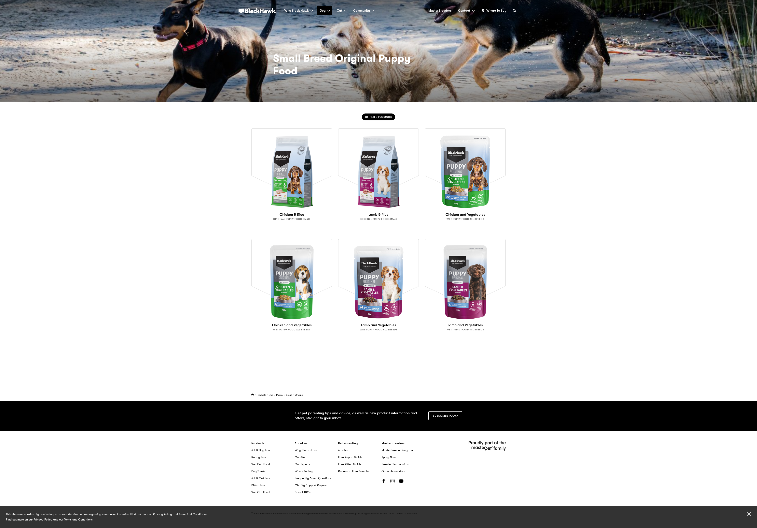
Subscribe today (445, 416)
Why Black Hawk (296, 10)
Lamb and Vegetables (378, 325)
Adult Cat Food (261, 478)
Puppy (280, 395)
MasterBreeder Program (397, 450)
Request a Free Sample (353, 471)
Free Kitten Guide (349, 464)
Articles (343, 450)
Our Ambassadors (393, 471)
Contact (464, 10)
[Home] (252, 395)
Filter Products (381, 117)
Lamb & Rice (378, 214)
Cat (339, 10)
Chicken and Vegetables (465, 214)
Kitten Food (258, 485)
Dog (323, 10)
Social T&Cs (303, 492)
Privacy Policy (43, 519)
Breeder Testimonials (395, 464)
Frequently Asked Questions (313, 478)
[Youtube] (401, 481)
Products (262, 395)
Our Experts (302, 464)
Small (289, 395)
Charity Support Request (311, 485)
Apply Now (388, 457)
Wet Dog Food (260, 464)
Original (299, 395)
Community (361, 10)
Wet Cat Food (260, 492)
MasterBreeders (439, 10)
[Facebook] (383, 481)
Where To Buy (304, 471)
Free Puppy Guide (350, 457)
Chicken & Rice (292, 214)
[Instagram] (392, 481)
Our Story (301, 457)
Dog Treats (258, 471)
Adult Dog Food (261, 450)
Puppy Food (259, 457)
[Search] (514, 10)
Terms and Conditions (78, 519)
